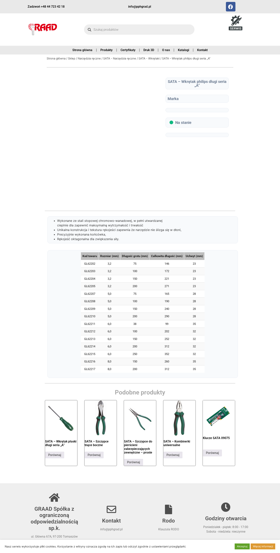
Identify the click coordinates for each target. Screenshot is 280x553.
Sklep (71, 58)
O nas (166, 50)
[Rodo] (168, 509)
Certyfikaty (128, 50)
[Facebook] (230, 6)
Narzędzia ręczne (89, 58)
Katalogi (183, 50)
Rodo (168, 521)
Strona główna (82, 50)
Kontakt (202, 50)
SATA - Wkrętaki (149, 58)
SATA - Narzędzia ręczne (119, 58)
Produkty (106, 50)
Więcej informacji (263, 546)
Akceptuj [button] (242, 546)
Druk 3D (148, 50)
